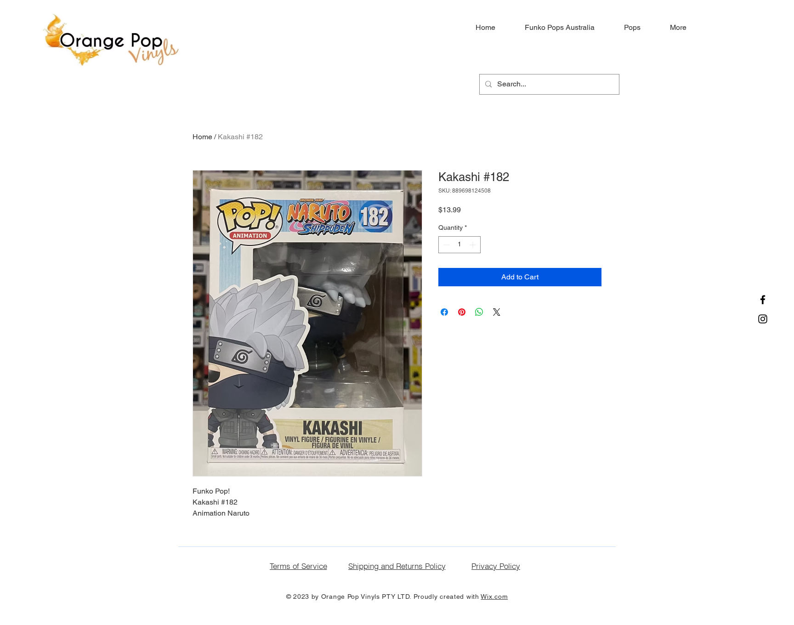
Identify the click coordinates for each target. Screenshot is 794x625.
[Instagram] (763, 319)
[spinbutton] (459, 245)
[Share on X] (496, 312)
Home (202, 136)
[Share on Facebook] (444, 312)
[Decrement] (445, 245)
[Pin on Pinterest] (461, 312)
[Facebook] (763, 300)
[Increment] (473, 245)
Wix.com (494, 596)
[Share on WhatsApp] (479, 312)
